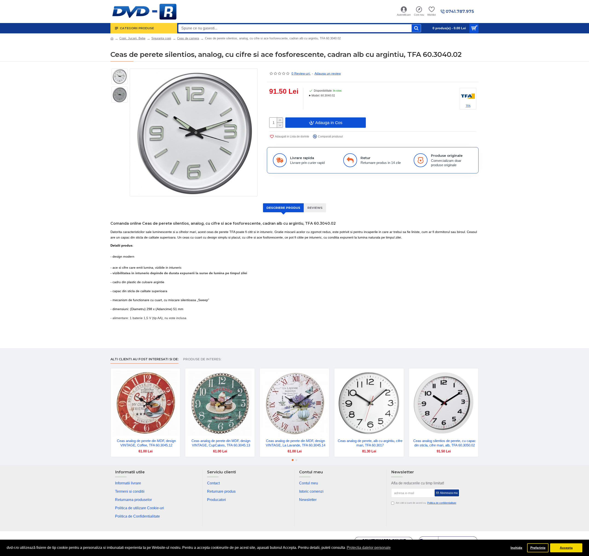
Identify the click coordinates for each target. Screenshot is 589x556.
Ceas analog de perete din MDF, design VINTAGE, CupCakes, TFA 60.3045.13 (220, 443)
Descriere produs (283, 208)
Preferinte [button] (538, 548)
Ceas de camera (188, 38)
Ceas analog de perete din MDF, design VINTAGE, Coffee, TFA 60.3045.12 (146, 443)
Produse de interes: (202, 359)
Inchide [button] (516, 548)
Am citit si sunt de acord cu (426, 502)
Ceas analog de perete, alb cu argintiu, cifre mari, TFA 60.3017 (370, 443)
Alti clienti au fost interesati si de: (144, 359)
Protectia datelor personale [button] (369, 548)
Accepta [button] (566, 548)
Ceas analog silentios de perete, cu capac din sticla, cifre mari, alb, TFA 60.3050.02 (444, 443)
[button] (293, 460)
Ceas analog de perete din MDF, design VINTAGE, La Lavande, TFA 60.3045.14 (295, 443)
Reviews (315, 208)
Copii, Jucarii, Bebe (132, 38)
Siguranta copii (161, 38)
